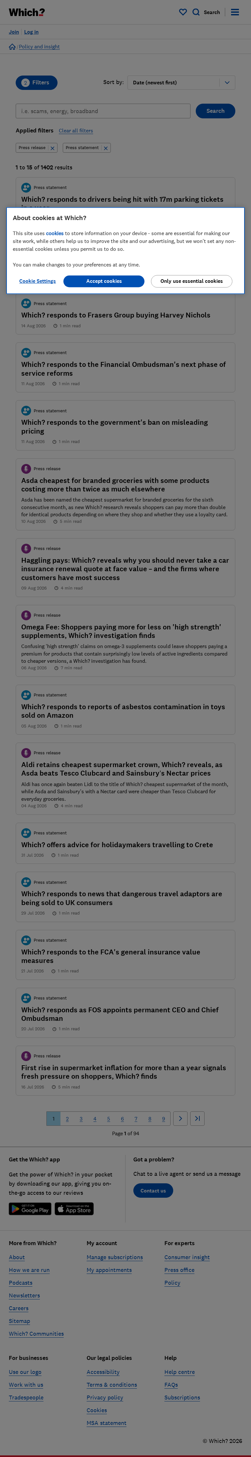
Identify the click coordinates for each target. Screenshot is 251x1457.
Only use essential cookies (191, 281)
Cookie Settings (37, 281)
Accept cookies (104, 281)
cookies (55, 233)
